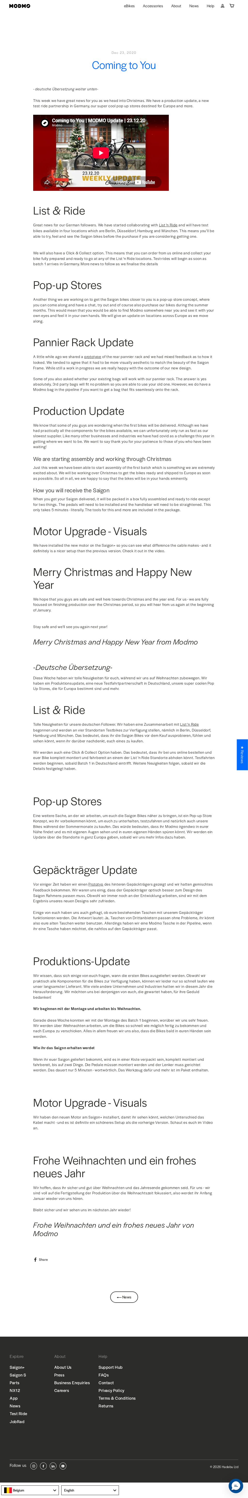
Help (211, 5)
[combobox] (30, 1490)
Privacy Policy (111, 1390)
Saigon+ (17, 1367)
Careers (61, 1390)
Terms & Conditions (117, 1398)
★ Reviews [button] (242, 755)
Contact (106, 1382)
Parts (15, 1382)
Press (59, 1375)
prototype (92, 356)
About (176, 5)
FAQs (104, 1375)
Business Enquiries (72, 1382)
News (194, 5)
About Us (63, 1367)
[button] (236, 1486)
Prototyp (95, 884)
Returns (106, 1406)
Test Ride (18, 1413)
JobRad (17, 1421)
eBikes (129, 5)
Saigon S (18, 1375)
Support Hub (111, 1367)
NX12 (15, 1390)
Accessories (153, 5)
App (14, 1398)
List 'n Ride (168, 224)
